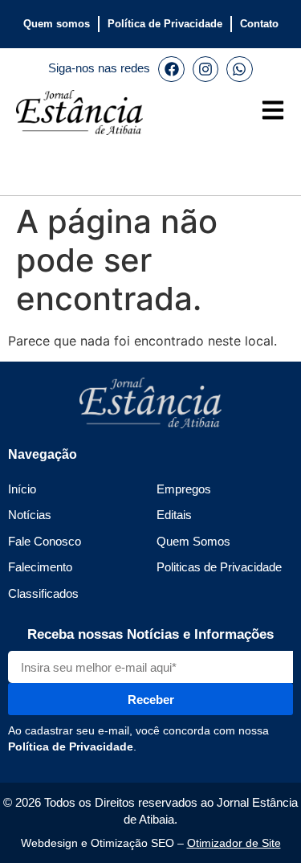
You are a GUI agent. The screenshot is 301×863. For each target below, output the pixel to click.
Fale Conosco (44, 541)
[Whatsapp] (239, 69)
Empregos (184, 489)
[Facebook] (171, 69)
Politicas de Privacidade (219, 567)
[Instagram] (205, 69)
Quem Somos (193, 541)
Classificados (43, 593)
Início (22, 489)
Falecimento (40, 567)
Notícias (29, 514)
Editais (174, 514)
